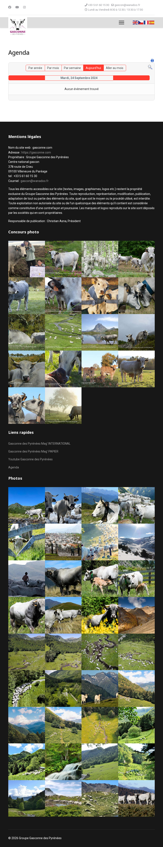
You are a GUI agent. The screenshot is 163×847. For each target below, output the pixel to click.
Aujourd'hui (93, 68)
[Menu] (121, 22)
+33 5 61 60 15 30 (98, 5)
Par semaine (72, 68)
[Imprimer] (152, 60)
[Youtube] (17, 7)
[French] (146, 22)
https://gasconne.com (36, 152)
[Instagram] (24, 7)
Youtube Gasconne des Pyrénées (30, 459)
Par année (35, 68)
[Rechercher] (150, 67)
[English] (135, 22)
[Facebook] (9, 7)
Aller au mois (114, 68)
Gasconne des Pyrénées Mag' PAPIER (33, 451)
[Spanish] (152, 22)
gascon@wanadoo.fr (127, 5)
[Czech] (141, 22)
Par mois (53, 68)
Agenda (13, 467)
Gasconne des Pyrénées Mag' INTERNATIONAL (39, 443)
